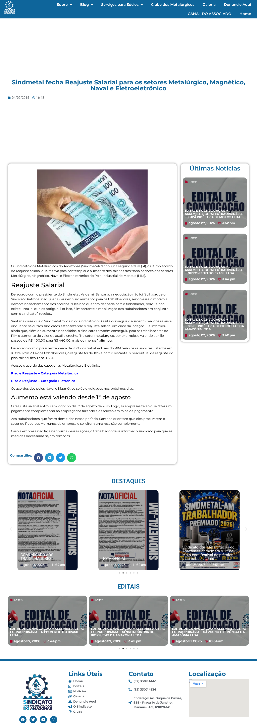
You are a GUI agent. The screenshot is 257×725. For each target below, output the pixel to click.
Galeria (209, 4)
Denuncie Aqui (237, 4)
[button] (38, 457)
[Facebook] (23, 719)
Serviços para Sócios (120, 4)
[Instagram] (53, 719)
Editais (193, 182)
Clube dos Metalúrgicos (172, 4)
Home (245, 14)
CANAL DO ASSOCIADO (209, 14)
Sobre (62, 4)
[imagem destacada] (47, 530)
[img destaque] (215, 202)
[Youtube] (43, 719)
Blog (84, 4)
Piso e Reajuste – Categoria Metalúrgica (44, 373)
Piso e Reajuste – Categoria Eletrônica (43, 381)
